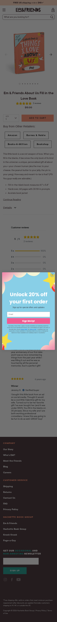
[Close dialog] (52, 275)
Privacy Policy (24, 329)
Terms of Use (33, 329)
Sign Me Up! (28, 320)
